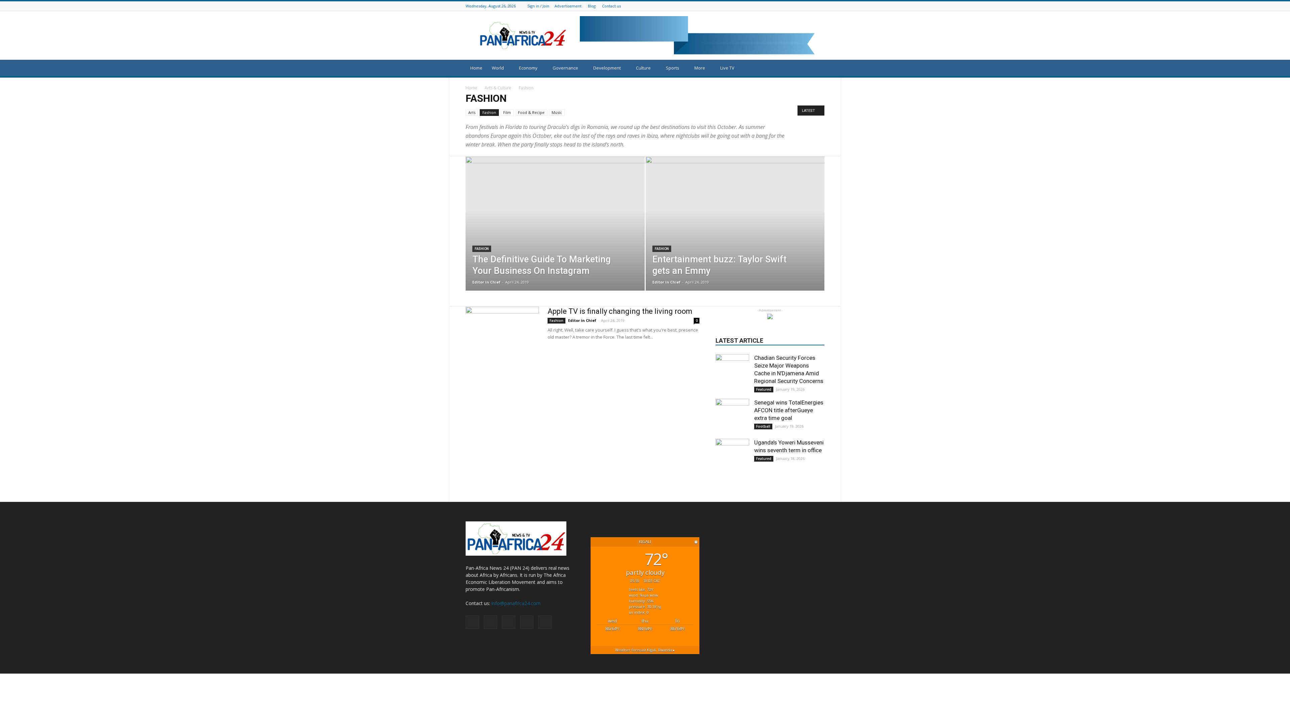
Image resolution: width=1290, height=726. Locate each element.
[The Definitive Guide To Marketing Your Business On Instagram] (555, 234)
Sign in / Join (538, 5)
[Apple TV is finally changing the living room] (502, 332)
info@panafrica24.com (516, 603)
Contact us (611, 5)
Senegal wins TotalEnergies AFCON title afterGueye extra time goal (788, 410)
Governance (565, 68)
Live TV (727, 68)
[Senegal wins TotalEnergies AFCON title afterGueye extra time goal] (732, 415)
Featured (763, 389)
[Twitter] (812, 5)
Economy (528, 68)
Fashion (489, 112)
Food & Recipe (531, 112)
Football (763, 426)
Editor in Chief (486, 282)
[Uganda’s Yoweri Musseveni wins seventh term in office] (732, 455)
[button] (816, 68)
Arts (471, 112)
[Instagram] (804, 5)
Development (607, 68)
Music (557, 112)
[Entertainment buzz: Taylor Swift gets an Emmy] (735, 234)
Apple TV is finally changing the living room (620, 311)
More (699, 68)
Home (476, 68)
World (498, 68)
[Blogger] (787, 5)
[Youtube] (820, 5)
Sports (672, 68)
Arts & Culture (498, 88)
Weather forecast (645, 650)
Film (507, 112)
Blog (592, 5)
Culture (643, 68)
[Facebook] (795, 5)
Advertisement (568, 5)
